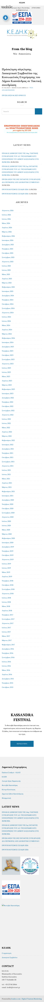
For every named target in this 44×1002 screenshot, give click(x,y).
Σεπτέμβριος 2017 (8, 619)
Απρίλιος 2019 (7, 576)
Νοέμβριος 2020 (7, 504)
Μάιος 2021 (6, 478)
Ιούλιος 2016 (6, 661)
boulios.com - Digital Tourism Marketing (26, 999)
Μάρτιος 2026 (7, 232)
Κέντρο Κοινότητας (8, 789)
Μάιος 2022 (6, 427)
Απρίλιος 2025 (7, 278)
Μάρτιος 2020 (7, 534)
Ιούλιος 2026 (6, 215)
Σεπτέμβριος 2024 (8, 308)
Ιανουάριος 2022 (7, 444)
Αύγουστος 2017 (7, 623)
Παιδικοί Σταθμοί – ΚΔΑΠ (11, 772)
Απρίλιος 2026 (7, 227)
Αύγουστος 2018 (7, 593)
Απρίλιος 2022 (7, 432)
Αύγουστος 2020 (7, 517)
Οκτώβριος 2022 (7, 406)
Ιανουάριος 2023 (7, 393)
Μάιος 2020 (6, 530)
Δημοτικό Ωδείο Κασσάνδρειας (12, 794)
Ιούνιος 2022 (6, 423)
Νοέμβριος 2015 (7, 683)
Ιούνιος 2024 (6, 321)
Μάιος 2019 (6, 572)
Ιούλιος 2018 (6, 598)
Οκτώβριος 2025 (7, 253)
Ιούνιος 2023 (6, 372)
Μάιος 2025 (6, 274)
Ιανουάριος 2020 (7, 542)
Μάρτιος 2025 (7, 283)
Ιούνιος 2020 (6, 525)
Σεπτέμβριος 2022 (8, 410)
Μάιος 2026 (6, 223)
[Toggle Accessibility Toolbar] (5, 18)
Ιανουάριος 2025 (7, 291)
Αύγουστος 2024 (7, 312)
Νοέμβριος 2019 (7, 551)
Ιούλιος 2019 (6, 564)
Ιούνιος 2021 (6, 474)
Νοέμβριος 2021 (7, 453)
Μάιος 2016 (6, 670)
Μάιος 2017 (6, 636)
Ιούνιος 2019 (6, 568)
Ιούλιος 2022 (6, 419)
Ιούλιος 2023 (6, 368)
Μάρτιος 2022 (7, 436)
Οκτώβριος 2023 (7, 355)
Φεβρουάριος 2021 (8, 491)
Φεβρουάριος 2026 (8, 236)
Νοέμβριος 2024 (7, 300)
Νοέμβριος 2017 (7, 615)
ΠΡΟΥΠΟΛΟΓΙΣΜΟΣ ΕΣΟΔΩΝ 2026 (15, 189)
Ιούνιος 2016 (6, 666)
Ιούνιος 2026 (6, 219)
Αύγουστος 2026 (7, 210)
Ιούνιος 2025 (6, 270)
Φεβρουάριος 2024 (8, 338)
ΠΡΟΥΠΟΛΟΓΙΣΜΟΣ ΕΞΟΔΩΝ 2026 (15, 193)
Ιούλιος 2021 (6, 470)
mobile (2, 2)
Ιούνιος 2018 (6, 602)
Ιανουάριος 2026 (7, 240)
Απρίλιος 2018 (7, 610)
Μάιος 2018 (6, 606)
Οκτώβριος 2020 (7, 508)
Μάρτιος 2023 (7, 385)
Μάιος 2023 (6, 376)
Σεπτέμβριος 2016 (8, 657)
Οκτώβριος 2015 (7, 687)
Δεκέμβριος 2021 (8, 449)
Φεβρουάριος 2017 (8, 644)
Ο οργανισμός (6, 953)
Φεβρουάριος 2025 (8, 287)
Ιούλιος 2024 (6, 317)
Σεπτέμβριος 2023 (8, 359)
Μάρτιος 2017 (7, 640)
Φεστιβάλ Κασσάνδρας (10, 785)
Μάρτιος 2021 (7, 487)
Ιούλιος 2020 (6, 521)
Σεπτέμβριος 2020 (8, 513)
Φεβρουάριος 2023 (8, 389)
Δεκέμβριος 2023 (8, 346)
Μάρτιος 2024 (7, 334)
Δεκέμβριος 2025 (8, 244)
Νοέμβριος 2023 (7, 351)
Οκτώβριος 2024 (7, 304)
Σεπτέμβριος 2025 (8, 257)
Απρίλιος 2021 (7, 483)
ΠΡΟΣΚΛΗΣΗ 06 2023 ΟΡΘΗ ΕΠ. (14, 95)
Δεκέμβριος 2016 (8, 649)
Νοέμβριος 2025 (7, 249)
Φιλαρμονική (6, 798)
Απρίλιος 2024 (7, 329)
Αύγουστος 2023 (7, 363)
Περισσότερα (22, 744)
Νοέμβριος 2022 (7, 402)
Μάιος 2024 (6, 325)
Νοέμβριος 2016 (7, 653)
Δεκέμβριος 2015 (8, 678)
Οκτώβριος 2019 (7, 555)
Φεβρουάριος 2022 (8, 440)
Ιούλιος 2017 (6, 627)
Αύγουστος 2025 (7, 261)
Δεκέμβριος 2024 (8, 295)
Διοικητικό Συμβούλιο (9, 957)
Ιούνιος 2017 (6, 632)
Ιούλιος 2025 (6, 266)
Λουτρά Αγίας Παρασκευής (11, 781)
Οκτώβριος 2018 (7, 585)
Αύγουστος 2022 (7, 415)
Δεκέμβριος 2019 (8, 547)
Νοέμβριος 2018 (7, 581)
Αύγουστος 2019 (7, 559)
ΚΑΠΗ (4, 777)
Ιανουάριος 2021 (7, 495)
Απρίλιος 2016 (7, 674)
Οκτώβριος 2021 (7, 457)
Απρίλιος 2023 (7, 381)
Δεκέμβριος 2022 (8, 398)
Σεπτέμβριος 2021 (8, 461)
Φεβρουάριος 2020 (8, 538)
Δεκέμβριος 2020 (8, 500)
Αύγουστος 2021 (7, 466)
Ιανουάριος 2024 (7, 342)
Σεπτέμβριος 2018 (8, 589)
